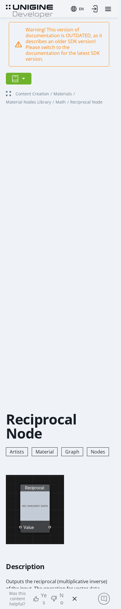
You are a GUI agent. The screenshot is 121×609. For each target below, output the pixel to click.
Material (45, 452)
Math (61, 102)
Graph (72, 452)
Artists (17, 452)
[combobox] (77, 9)
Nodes (98, 452)
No (62, 598)
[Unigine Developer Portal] (29, 10)
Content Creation (32, 94)
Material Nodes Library (28, 102)
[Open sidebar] (18, 78)
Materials (62, 94)
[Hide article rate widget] (74, 598)
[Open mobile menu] (108, 9)
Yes (44, 598)
